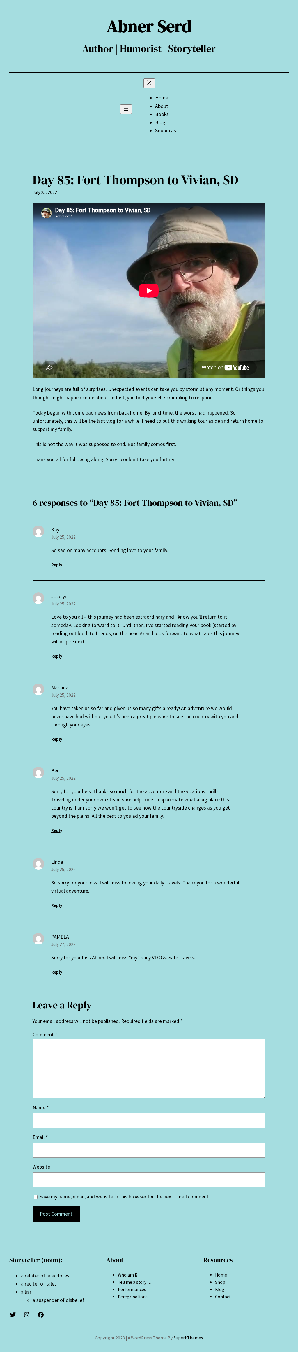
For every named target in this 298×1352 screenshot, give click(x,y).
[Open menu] (126, 109)
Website (41, 1167)
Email (40, 1137)
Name (41, 1108)
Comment (45, 1034)
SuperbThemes (188, 1338)
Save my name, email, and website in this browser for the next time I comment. (125, 1196)
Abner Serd (149, 26)
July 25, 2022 (63, 537)
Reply (56, 565)
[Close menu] (149, 83)
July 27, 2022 (63, 944)
